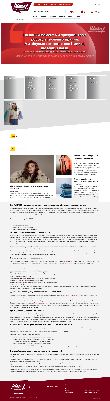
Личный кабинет (69, 392)
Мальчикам (73, 85)
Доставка (53, 4)
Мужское (53, 17)
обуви (38, 361)
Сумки (35, 17)
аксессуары (51, 251)
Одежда (30, 82)
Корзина (86, 386)
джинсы (22, 273)
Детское (62, 17)
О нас (38, 4)
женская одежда (20, 246)
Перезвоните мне (20, 19)
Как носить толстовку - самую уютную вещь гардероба (29, 187)
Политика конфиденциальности (91, 390)
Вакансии (67, 390)
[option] (55, 43)
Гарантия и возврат (64, 4)
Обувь (30, 85)
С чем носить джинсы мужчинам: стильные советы (86, 180)
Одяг (50, 82)
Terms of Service (33, 397)
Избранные (86, 388)
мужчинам (67, 261)
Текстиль (93, 82)
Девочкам (73, 82)
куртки (29, 271)
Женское (43, 17)
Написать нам (18, 393)
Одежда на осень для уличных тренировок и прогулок (86, 156)
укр (99, 4)
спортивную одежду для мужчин (39, 303)
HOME (70, 17)
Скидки (78, 17)
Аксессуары (31, 88)
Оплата (45, 4)
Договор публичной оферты (91, 392)
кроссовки (21, 280)
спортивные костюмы (76, 295)
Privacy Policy (27, 397)
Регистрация (87, 385)
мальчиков (23, 317)
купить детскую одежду (79, 316)
